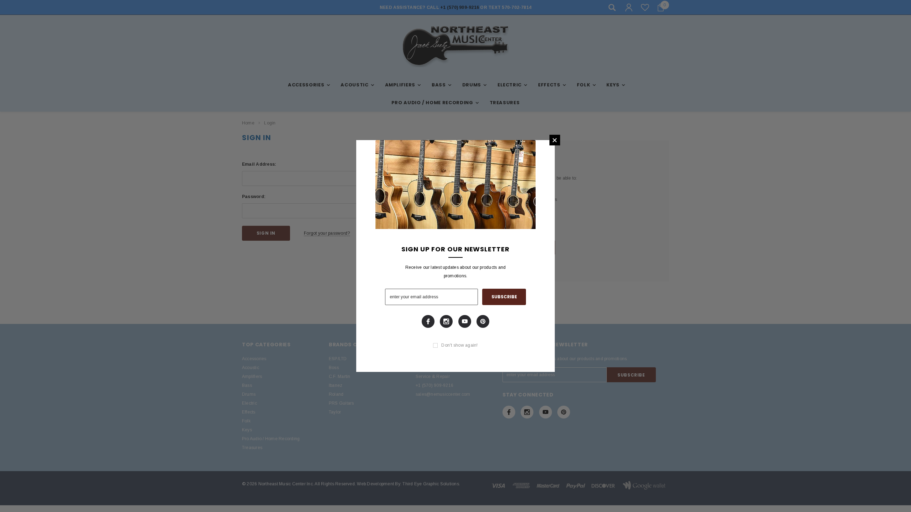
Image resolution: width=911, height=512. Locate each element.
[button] (554, 140)
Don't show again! (459, 345)
